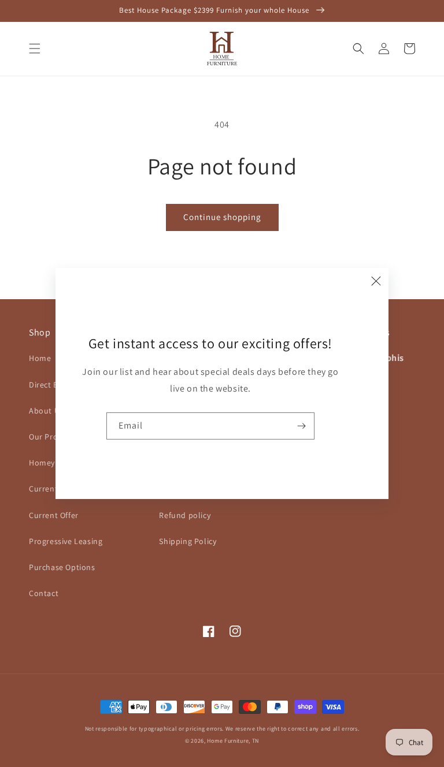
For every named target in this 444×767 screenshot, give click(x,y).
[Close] (375, 280)
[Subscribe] (301, 426)
